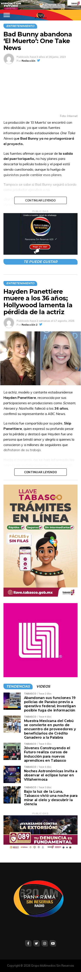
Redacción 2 (29, 324)
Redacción (28, 60)
